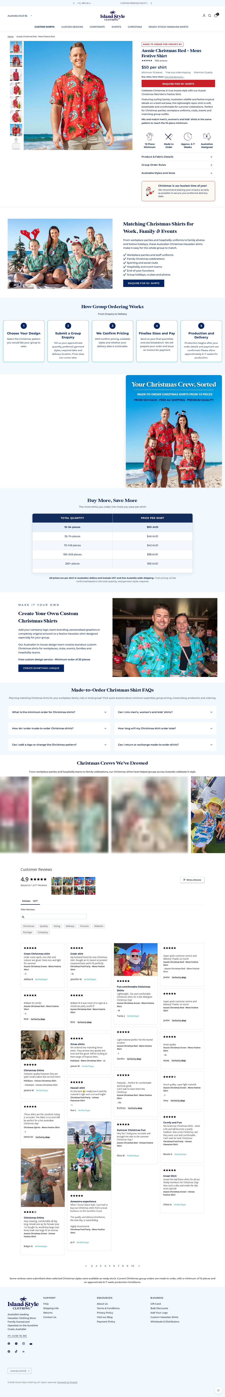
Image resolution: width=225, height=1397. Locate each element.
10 (132, 1265)
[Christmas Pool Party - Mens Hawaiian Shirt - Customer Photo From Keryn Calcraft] (68, 881)
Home (10, 36)
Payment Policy (106, 1321)
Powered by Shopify (67, 1382)
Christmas (28, 926)
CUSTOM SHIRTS (44, 26)
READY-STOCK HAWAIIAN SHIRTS (168, 26)
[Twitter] (18, 1343)
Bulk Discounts (159, 1308)
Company (43, 932)
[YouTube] (33, 1344)
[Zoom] (126, 47)
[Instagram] (25, 1343)
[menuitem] (45, 26)
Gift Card (155, 1303)
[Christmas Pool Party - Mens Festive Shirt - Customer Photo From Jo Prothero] (56, 881)
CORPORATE (97, 26)
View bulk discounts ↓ (174, 77)
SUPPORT (49, 1298)
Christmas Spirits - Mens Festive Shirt (42, 1127)
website (98, 926)
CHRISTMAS (135, 26)
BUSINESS (156, 1298)
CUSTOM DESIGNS (72, 26)
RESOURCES (104, 1298)
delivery (70, 926)
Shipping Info (51, 1308)
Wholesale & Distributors (164, 1321)
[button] (143, 283)
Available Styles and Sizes (158, 173)
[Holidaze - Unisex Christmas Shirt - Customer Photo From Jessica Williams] (56, 890)
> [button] (139, 1265)
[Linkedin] (25, 1351)
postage (27, 932)
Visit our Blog (104, 1317)
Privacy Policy (105, 1312)
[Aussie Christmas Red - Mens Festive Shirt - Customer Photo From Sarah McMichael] (79, 890)
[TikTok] (18, 1351)
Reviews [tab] (26, 900)
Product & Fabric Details (157, 156)
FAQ (46, 1303)
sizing (57, 926)
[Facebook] (11, 1343)
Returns (47, 1312)
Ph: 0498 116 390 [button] (17, 1336)
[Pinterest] (11, 1351)
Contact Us (49, 1317)
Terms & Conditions (108, 1308)
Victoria (84, 926)
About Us (102, 1303)
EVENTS (116, 26)
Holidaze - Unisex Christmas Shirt (40, 1080)
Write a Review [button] (194, 879)
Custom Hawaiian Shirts (164, 1317)
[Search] (210, 15)
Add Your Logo (159, 1312)
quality (44, 926)
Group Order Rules (154, 164)
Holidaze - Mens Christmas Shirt (85, 1060)
